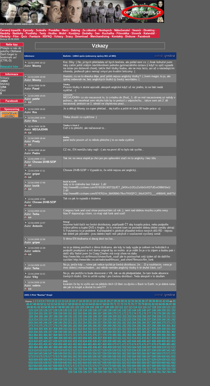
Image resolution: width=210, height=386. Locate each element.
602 (173, 356)
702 (75, 368)
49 (38, 304)
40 (157, 301)
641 (70, 362)
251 (70, 322)
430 (65, 341)
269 (158, 322)
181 (168, 313)
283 (80, 325)
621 (119, 359)
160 (65, 313)
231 (119, 319)
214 (35, 319)
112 (126, 307)
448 (154, 341)
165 (90, 313)
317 (99, 328)
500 (114, 347)
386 (144, 335)
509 (159, 347)
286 (94, 325)
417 (149, 338)
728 (94, 371)
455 (40, 344)
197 (100, 316)
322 (124, 328)
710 (114, 368)
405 (90, 338)
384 (134, 335)
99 (63, 307)
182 (173, 313)
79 (142, 304)
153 (31, 313)
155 (40, 313)
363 (31, 335)
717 (149, 368)
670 (65, 365)
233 (129, 319)
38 (150, 301)
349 (109, 331)
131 (70, 310)
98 (59, 307)
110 (116, 307)
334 (35, 331)
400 (65, 338)
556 (94, 353)
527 (99, 350)
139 (109, 310)
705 (90, 368)
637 (50, 362)
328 (154, 328)
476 (144, 344)
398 (55, 338)
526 (94, 350)
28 (115, 301)
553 (80, 353)
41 (160, 301)
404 (85, 338)
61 (80, 304)
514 (35, 350)
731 (109, 371)
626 (144, 359)
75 (128, 304)
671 (70, 365)
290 (114, 325)
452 (173, 341)
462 (75, 344)
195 (90, 316)
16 (73, 301)
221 (70, 319)
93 (42, 307)
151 (168, 310)
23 (97, 301)
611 (70, 359)
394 (36, 338)
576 (45, 356)
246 (45, 322)
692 (173, 365)
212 (173, 316)
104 (87, 307)
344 (85, 331)
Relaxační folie (9, 66)
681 (119, 365)
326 (144, 328)
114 (135, 307)
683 (129, 365)
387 (149, 335)
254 (85, 322)
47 (31, 304)
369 (60, 335)
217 (50, 319)
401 (70, 338)
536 (144, 350)
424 (35, 341)
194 (85, 316)
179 (158, 313)
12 (59, 301)
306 (45, 328)
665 (40, 365)
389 (158, 335)
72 (118, 304)
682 (124, 365)
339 (60, 331)
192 (75, 316)
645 (90, 362)
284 (85, 325)
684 (134, 365)
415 (139, 338)
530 (114, 350)
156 (45, 313)
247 (50, 322)
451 (168, 341)
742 (163, 371)
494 (85, 347)
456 (45, 344)
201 (119, 316)
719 (158, 368)
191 (70, 316)
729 (99, 371)
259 (109, 322)
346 (94, 331)
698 (55, 368)
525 (90, 350)
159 (60, 313)
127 (50, 310)
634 (35, 362)
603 (31, 359)
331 (168, 328)
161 (70, 313)
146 (144, 310)
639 (60, 362)
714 (134, 368)
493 (80, 347)
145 (139, 310)
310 (65, 328)
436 (94, 341)
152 (173, 310)
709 (109, 368)
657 (149, 362)
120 (163, 307)
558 (104, 353)
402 (75, 338)
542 (173, 350)
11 (56, 301)
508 (154, 347)
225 (90, 319)
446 (144, 341)
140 (114, 310)
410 (114, 338)
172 (124, 313)
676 (94, 365)
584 (85, 356)
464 (85, 344)
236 (144, 319)
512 (173, 347)
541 (168, 350)
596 (144, 356)
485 (41, 347)
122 (173, 307)
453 (31, 344)
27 (111, 301)
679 (109, 365)
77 (135, 304)
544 (35, 353)
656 (144, 362)
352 (124, 331)
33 (132, 301)
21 (90, 301)
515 (40, 350)
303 (31, 328)
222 (75, 319)
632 (173, 359)
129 (60, 310)
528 (104, 350)
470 (114, 344)
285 (90, 325)
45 (174, 301)
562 (124, 353)
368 (55, 335)
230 (114, 319)
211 (169, 316)
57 (66, 304)
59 (73, 304)
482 (173, 344)
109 (112, 307)
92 (38, 307)
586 (94, 356)
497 (100, 347)
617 (99, 359)
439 (109, 341)
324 (134, 328)
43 (167, 301)
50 (41, 304)
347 (99, 331)
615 (90, 359)
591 (119, 356)
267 (149, 322)
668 (55, 365)
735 (129, 371)
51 (45, 304)
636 (45, 362)
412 (124, 338)
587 (99, 356)
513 (31, 350)
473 (129, 344)
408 (105, 338)
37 (146, 301)
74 (125, 304)
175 (139, 313)
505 (139, 347)
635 (40, 362)
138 (104, 310)
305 (41, 328)
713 (129, 368)
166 (94, 313)
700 (65, 368)
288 (104, 325)
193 (80, 316)
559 (109, 353)
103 (82, 307)
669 (60, 365)
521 (70, 350)
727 (90, 371)
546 (45, 353)
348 (104, 331)
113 (130, 307)
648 (104, 362)
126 (45, 310)
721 (168, 368)
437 (99, 341)
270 (163, 322)
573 (31, 356)
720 (163, 368)
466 (94, 344)
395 (41, 338)
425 (40, 341)
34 (136, 301)
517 (50, 350)
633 (31, 362)
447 (149, 341)
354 (134, 331)
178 (154, 313)
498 (105, 347)
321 (119, 328)
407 (100, 338)
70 (111, 304)
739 (149, 371)
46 (27, 304)
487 (50, 347)
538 (154, 350)
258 (104, 322)
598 (154, 356)
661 (168, 362)
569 (158, 353)
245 (40, 322)
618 (104, 359)
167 (99, 313)
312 (75, 328)
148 (154, 310)
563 (129, 353)
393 (31, 338)
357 (149, 331)
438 (104, 341)
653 (129, 362)
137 (99, 310)
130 (65, 310)
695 (41, 368)
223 (80, 319)
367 (50, 335)
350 (114, 331)
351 (119, 331)
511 (169, 347)
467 (99, 344)
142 (124, 310)
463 (80, 344)
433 (80, 341)
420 (163, 338)
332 (173, 328)
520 (65, 350)
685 (139, 365)
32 (129, 301)
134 (85, 310)
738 (144, 371)
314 (85, 328)
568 (154, 353)
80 (146, 304)
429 (60, 341)
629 (158, 359)
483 (31, 347)
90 (31, 307)
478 (154, 344)
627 (149, 359)
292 (124, 325)
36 (143, 301)
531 (119, 350)
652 (124, 362)
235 (139, 319)
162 (75, 313)
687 (149, 365)
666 (45, 365)
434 (85, 341)
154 (35, 313)
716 (144, 368)
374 (85, 335)
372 (75, 335)
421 (168, 338)
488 (55, 347)
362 (173, 331)
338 (55, 331)
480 (163, 344)
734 (124, 371)
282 (75, 325)
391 (168, 335)
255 (90, 322)
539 (158, 350)
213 (31, 319)
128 (55, 310)
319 (109, 328)
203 (129, 316)
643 (80, 362)
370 (65, 335)
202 (124, 316)
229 (109, 319)
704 (85, 368)
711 (119, 368)
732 (114, 371)
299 (158, 325)
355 (139, 331)
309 (60, 328)
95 (49, 307)
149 (158, 310)
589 (109, 356)
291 (119, 325)
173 (129, 313)
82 (153, 304)
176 (144, 313)
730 (104, 371)
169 (109, 313)
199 (109, 316)
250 (65, 322)
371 (70, 335)
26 (108, 301)
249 (60, 322)
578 (55, 356)
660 (163, 362)
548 (55, 353)
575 (40, 356)
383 (129, 335)
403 (80, 338)
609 (60, 359)
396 (45, 338)
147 (149, 310)
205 (139, 316)
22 (94, 301)
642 (75, 362)
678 (104, 365)
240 (163, 319)
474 (134, 344)
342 (75, 331)
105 (92, 307)
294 (134, 325)
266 (144, 322)
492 (75, 347)
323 (129, 328)
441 (119, 341)
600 (163, 356)
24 (101, 301)
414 (134, 338)
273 (31, 325)
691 (168, 365)
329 (158, 328)
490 (65, 347)
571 (168, 353)
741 (158, 371)
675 (90, 365)
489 (60, 347)
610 (65, 359)
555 (90, 353)
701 (70, 368)
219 (60, 319)
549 (60, 353)
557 (99, 353)
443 (129, 341)
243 (31, 322)
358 (154, 331)
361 (168, 331)
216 (45, 319)
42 (164, 301)
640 (65, 362)
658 (154, 362)
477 (149, 344)
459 (60, 344)
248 (55, 322)
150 (163, 310)
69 (107, 304)
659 (158, 362)
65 (93, 304)
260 (114, 322)
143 (129, 310)
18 (80, 301)
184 (36, 316)
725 (80, 371)
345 (90, 331)
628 (154, 359)
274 (35, 325)
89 (28, 307)
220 (65, 319)
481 (168, 344)
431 (70, 341)
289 (109, 325)
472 (124, 344)
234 (134, 319)
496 (95, 347)
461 (70, 344)
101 (72, 307)
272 (173, 322)
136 (94, 310)
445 (139, 341)
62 (83, 304)
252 (75, 322)
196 (95, 316)
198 (105, 316)
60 (76, 304)
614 (85, 359)
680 (114, 365)
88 (174, 304)
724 (75, 371)
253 (80, 322)
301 (168, 325)
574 (35, 356)
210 (164, 316)
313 (80, 328)
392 (173, 335)
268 (154, 322)
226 (94, 319)
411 (119, 338)
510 (164, 347)
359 (158, 331)
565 (139, 353)
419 (158, 338)
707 (100, 368)
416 (144, 338)
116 (145, 307)
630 (163, 359)
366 (45, 335)
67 (100, 304)
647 (99, 362)
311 (70, 328)
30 (122, 301)
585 (90, 356)
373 (80, 335)
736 (134, 371)
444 (134, 341)
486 (45, 347)
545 (40, 353)
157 (50, 313)
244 (35, 322)
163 (80, 313)
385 (139, 335)
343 (80, 331)
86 (167, 304)
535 (139, 350)
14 (66, 301)
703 (80, 368)
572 (173, 353)
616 (94, 359)
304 (36, 328)
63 (87, 304)
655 (139, 362)
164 (85, 313)
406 (95, 338)
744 (173, 371)
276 (45, 325)
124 (35, 310)
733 (119, 371)
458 (55, 344)
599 (158, 356)
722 (173, 368)
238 (154, 319)
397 (50, 338)
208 (154, 316)
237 (149, 319)
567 (149, 353)
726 (85, 371)
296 (144, 325)
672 (75, 365)
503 (129, 347)
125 (40, 310)
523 (80, 350)
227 (99, 319)
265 (139, 322)
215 (40, 319)
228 (104, 319)
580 (65, 356)
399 (60, 338)
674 (85, 365)
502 (124, 347)
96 (52, 307)
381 (119, 335)
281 (70, 325)
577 (50, 356)
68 (104, 304)
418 (154, 338)
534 (134, 350)
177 (149, 313)
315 (90, 328)
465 (90, 344)
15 (69, 301)
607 (50, 359)
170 (114, 313)
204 (134, 316)
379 (109, 335)
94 (45, 307)
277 (50, 325)
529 (109, 350)
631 (168, 359)
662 (173, 362)
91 (35, 307)
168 (104, 313)
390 (163, 335)
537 (149, 350)
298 (154, 325)
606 (45, 359)
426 (45, 341)
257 (99, 322)
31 (125, 301)
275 (40, 325)
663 (31, 365)
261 (119, 322)
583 (80, 356)
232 (124, 319)
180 (163, 313)
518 (55, 350)
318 (104, 328)
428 (55, 341)
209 (159, 316)
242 (173, 319)
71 (114, 304)
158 (55, 313)
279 (60, 325)
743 (168, 371)
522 (75, 350)
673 (80, 365)
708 (105, 368)
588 (104, 356)
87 (170, 304)
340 (65, 331)
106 (97, 307)
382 (124, 335)
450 (163, 341)
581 (70, 356)
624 (134, 359)
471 (119, 344)
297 (149, 325)
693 (31, 368)
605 (41, 359)
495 (90, 347)
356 (144, 331)
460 (65, 344)
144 (134, 310)
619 (109, 359)
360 (163, 331)
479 (158, 344)
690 (163, 365)
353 (129, 331)
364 (35, 335)
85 (163, 304)
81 (149, 304)
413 (129, 338)
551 (70, 353)
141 (119, 310)
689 (158, 365)
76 (132, 304)
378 (104, 335)
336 (45, 331)
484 (36, 347)
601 (168, 356)
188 (55, 316)
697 (50, 368)
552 (75, 353)
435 (90, 341)
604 (36, 359)
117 (149, 307)
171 (119, 313)
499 (109, 347)
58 (69, 304)
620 (114, 359)
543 (31, 353)
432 (75, 341)
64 (90, 304)
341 (70, 331)
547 (50, 353)
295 (139, 325)
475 (139, 344)
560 (114, 353)
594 (134, 356)
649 (109, 362)
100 (67, 307)
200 (114, 316)
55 (59, 304)
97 (56, 307)
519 (60, 350)
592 (124, 356)
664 (35, 365)
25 (104, 301)
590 (114, 356)
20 (87, 301)
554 (85, 353)
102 (77, 307)
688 (154, 365)
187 (50, 316)
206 (144, 316)
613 (80, 359)
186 (45, 316)
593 (129, 356)
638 (55, 362)
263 (129, 322)
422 (173, 338)
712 (124, 368)
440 (114, 341)
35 (139, 301)
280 (65, 325)
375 (90, 335)
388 (154, 335)
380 (114, 335)
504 (134, 347)
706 (95, 368)
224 (85, 319)
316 (94, 328)
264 (134, 322)
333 (31, 331)
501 (119, 347)
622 (124, 359)
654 (134, 362)
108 (107, 307)
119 (159, 307)
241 (168, 319)
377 (99, 335)
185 (41, 316)
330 (163, 328)
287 (99, 325)
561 (119, 353)
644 (85, 362)
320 (114, 328)
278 (55, 325)
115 (140, 307)
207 (149, 316)
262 (124, 322)
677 (99, 365)
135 (90, 310)
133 (80, 310)
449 (158, 341)
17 (76, 301)
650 (114, 362)
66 (97, 304)
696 (45, 368)
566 (144, 353)
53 (52, 304)
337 (50, 331)
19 (83, 301)
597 (149, 356)
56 (62, 304)
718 (154, 368)
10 (52, 301)
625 (139, 359)
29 (118, 301)
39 (153, 301)
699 (60, 368)
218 (55, 319)
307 (50, 328)
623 (129, 359)
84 (160, 304)
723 (70, 371)
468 (104, 344)
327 (149, 328)
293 (129, 325)
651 (119, 362)
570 (163, 353)
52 (48, 304)
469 (109, 344)
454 (35, 344)
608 (55, 359)
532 (124, 350)
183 (31, 316)
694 (36, 368)
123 (31, 310)
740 (154, 371)
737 (139, 371)
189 (60, 316)
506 (144, 347)
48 (34, 304)
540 (163, 350)
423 (31, 341)
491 (70, 347)
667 (50, 365)
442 (124, 341)
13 (63, 301)
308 (55, 328)
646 (94, 362)
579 (60, 356)
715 (139, 368)
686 (144, 365)
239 (158, 319)
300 (163, 325)
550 (65, 353)
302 (173, 325)
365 (40, 335)
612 (75, 359)
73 (121, 304)
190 (65, 316)
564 (134, 353)
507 (149, 347)
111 (121, 307)
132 (75, 310)
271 (168, 322)
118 (154, 307)
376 (94, 335)
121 (168, 307)
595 (139, 356)
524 (85, 350)
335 (40, 331)
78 (139, 304)
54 (55, 304)
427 (50, 341)
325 (139, 328)
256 (94, 322)
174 (134, 313)
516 (45, 350)
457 (50, 344)
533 (129, 350)
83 (156, 304)
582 (75, 356)
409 (109, 338)
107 (102, 307)
